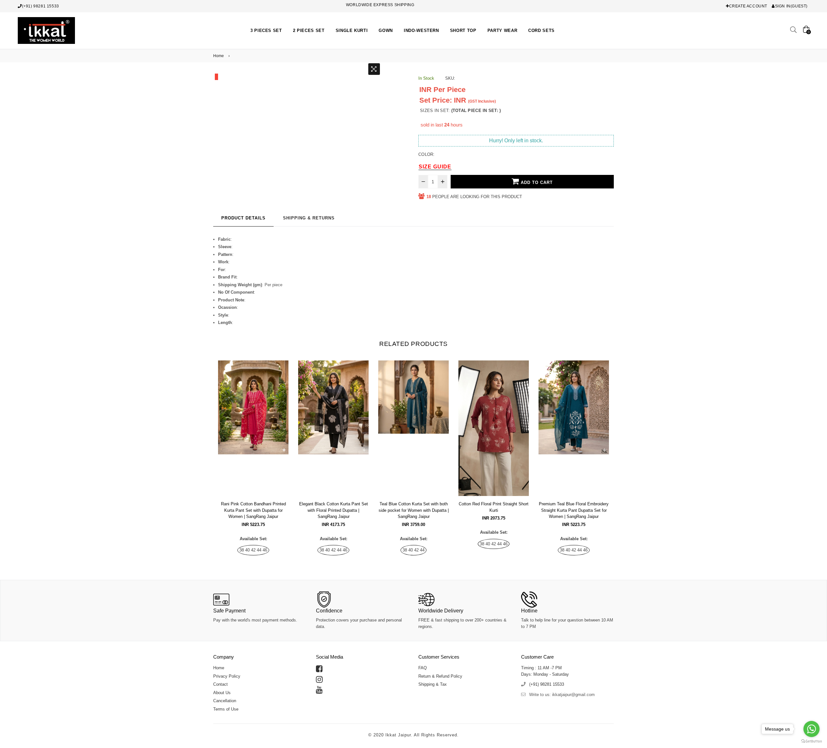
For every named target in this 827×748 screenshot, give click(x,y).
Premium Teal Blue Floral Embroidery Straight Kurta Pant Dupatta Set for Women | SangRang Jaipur (574, 510)
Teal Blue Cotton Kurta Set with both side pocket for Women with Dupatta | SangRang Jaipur (414, 510)
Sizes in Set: (460, 110)
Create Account (748, 6)
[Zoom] (374, 69)
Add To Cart (536, 182)
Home (218, 56)
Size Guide (435, 166)
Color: (426, 154)
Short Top (463, 30)
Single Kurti (352, 30)
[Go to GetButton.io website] (811, 741)
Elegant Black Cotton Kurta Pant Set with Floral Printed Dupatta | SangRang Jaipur (333, 510)
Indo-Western (421, 30)
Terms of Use (225, 709)
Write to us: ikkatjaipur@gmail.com (562, 694)
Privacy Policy (226, 676)
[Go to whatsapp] (811, 729)
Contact (220, 684)
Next (620, 452)
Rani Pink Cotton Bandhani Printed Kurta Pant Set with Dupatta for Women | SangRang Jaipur (253, 510)
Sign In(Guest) (791, 6)
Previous (207, 452)
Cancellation (224, 700)
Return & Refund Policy (440, 676)
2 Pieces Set (309, 30)
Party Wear (502, 30)
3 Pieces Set (266, 30)
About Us (222, 692)
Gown (386, 30)
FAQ (422, 667)
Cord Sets (541, 30)
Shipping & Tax (432, 684)
